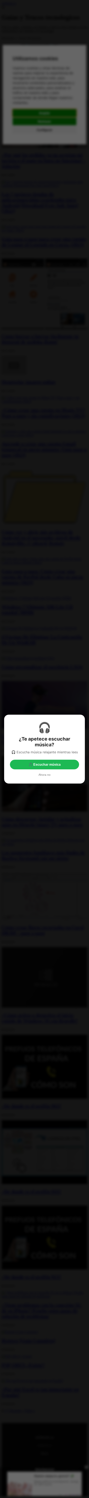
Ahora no (44, 774)
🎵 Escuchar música (44, 764)
